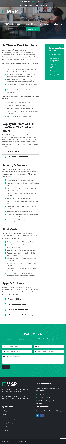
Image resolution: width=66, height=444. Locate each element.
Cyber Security (8, 423)
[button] (20, 151)
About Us (6, 411)
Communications (55, 54)
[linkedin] (37, 415)
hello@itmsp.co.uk (40, 2)
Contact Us (7, 427)
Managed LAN (54, 71)
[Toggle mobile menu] (63, 11)
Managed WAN (54, 75)
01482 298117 (26, 2)
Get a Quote (7, 431)
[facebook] (42, 415)
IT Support (6, 415)
